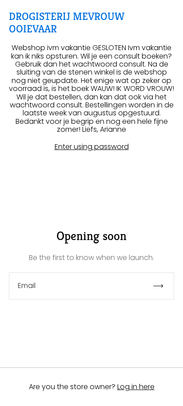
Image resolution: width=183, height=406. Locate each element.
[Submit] (162, 286)
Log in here (136, 387)
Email (27, 286)
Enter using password (92, 146)
